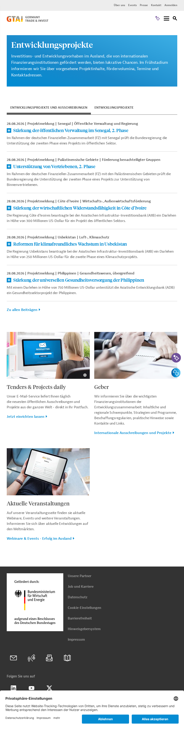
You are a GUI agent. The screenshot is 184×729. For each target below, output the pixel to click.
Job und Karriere (81, 587)
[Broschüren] (67, 658)
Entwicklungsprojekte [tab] (114, 108)
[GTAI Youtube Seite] (31, 688)
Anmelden (170, 5)
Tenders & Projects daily (36, 386)
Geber (101, 386)
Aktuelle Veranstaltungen (38, 503)
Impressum (76, 640)
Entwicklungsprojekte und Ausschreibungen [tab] (48, 108)
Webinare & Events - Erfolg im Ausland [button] (39, 538)
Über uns (119, 5)
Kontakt (156, 5)
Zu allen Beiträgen (22, 310)
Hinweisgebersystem (84, 629)
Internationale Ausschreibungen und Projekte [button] (132, 433)
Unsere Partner (79, 576)
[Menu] (166, 19)
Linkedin (13, 688)
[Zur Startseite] (27, 20)
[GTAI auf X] (49, 688)
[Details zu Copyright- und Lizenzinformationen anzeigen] (85, 375)
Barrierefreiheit (80, 618)
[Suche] (175, 19)
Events (132, 5)
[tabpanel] (92, 219)
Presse (144, 5)
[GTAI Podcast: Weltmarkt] (31, 658)
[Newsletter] (49, 658)
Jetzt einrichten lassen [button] (25, 416)
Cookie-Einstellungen (84, 608)
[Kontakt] (13, 658)
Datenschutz (77, 597)
